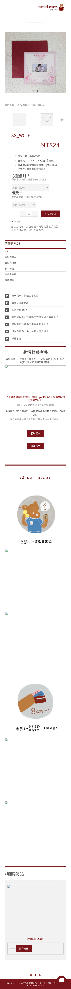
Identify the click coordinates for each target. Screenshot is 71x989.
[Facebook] (35, 975)
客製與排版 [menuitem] (11, 262)
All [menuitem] (6, 251)
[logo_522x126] (51, 4)
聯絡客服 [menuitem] (9, 280)
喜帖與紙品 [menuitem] (11, 256)
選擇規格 (23, 948)
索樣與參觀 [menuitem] (11, 274)
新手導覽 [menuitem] (9, 268)
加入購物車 (50, 213)
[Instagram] (30, 975)
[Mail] (40, 975)
